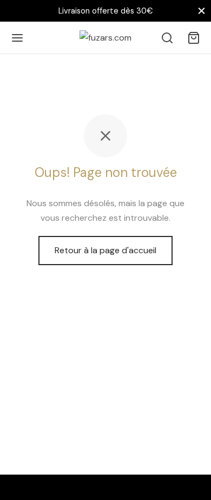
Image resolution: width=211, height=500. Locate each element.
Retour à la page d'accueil (105, 250)
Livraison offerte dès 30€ (105, 11)
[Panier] (193, 37)
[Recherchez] (167, 37)
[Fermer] (201, 10)
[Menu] (17, 38)
